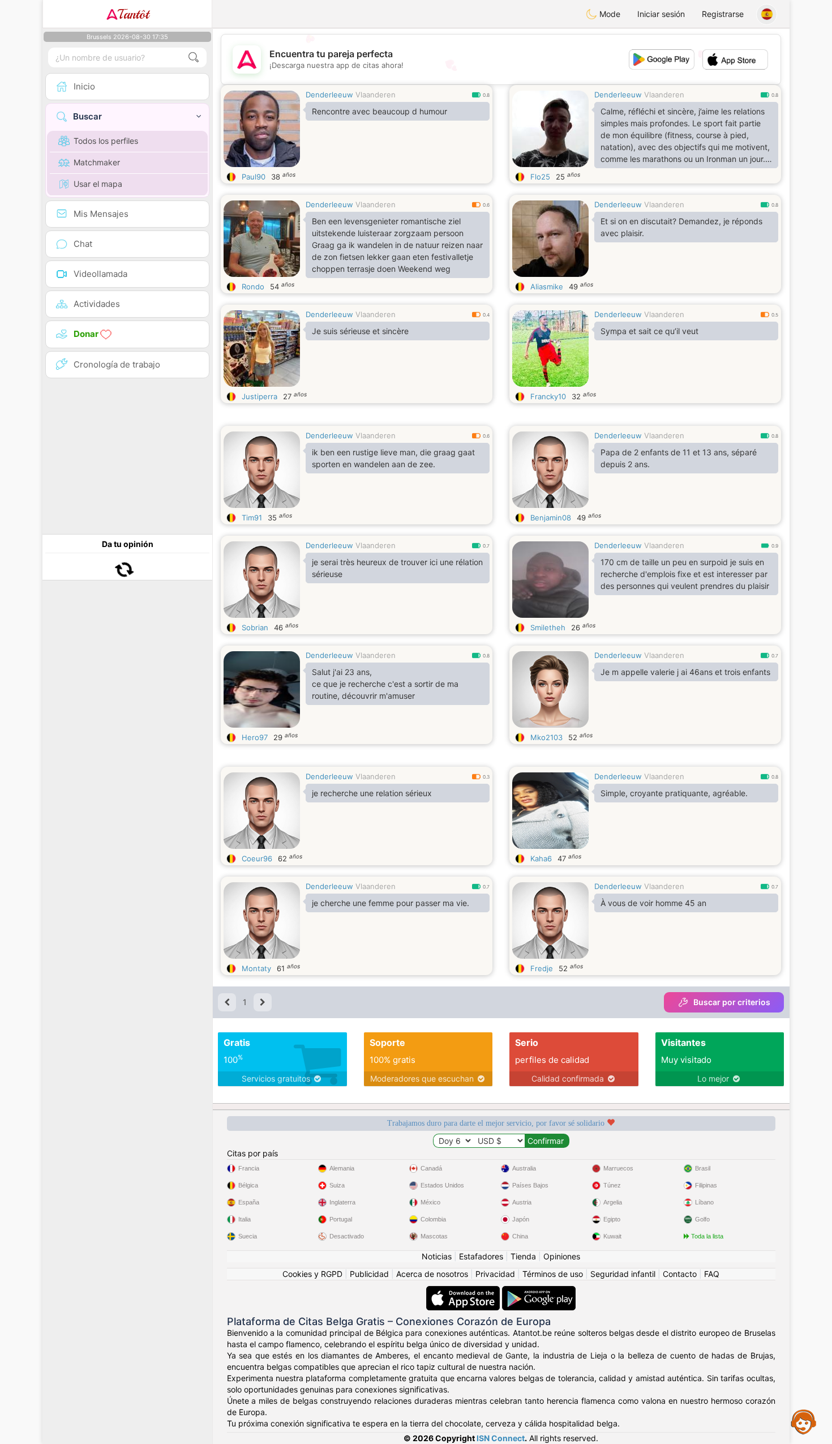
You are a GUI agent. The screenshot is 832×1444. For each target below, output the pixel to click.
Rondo (253, 286)
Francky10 (548, 396)
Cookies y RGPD (312, 1274)
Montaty (256, 968)
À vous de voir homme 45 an (653, 903)
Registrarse (723, 14)
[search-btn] (194, 57)
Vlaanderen (375, 94)
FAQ (711, 1274)
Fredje (541, 968)
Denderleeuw (329, 94)
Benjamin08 (550, 517)
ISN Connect (501, 1438)
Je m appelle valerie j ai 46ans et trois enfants (685, 672)
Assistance (803, 1421)
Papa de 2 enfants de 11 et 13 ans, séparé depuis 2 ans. (679, 458)
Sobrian (255, 627)
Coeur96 (257, 858)
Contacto (680, 1274)
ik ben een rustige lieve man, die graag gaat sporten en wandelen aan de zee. (393, 458)
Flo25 (540, 176)
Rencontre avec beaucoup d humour (379, 111)
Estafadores (481, 1256)
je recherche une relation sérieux (372, 793)
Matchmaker (97, 162)
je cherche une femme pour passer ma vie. (390, 903)
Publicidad (369, 1274)
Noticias (437, 1256)
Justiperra (259, 396)
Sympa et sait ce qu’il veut (649, 331)
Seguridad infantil (622, 1274)
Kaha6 (541, 858)
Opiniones (561, 1256)
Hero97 (255, 737)
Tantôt (133, 14)
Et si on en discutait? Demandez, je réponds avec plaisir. (681, 227)
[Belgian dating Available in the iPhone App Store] (464, 1291)
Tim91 (252, 517)
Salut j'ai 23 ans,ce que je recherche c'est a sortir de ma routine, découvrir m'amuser (385, 683)
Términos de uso (552, 1274)
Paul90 (253, 176)
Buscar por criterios (731, 1002)
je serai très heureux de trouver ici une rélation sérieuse (397, 568)
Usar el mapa (98, 184)
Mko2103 (546, 737)
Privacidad (495, 1274)
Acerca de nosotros (432, 1274)
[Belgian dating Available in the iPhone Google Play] (539, 1291)
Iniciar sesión (661, 14)
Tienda (523, 1256)
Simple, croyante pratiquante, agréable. (674, 793)
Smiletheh (547, 627)
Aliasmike (546, 286)
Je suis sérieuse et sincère (360, 331)
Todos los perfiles (106, 141)
